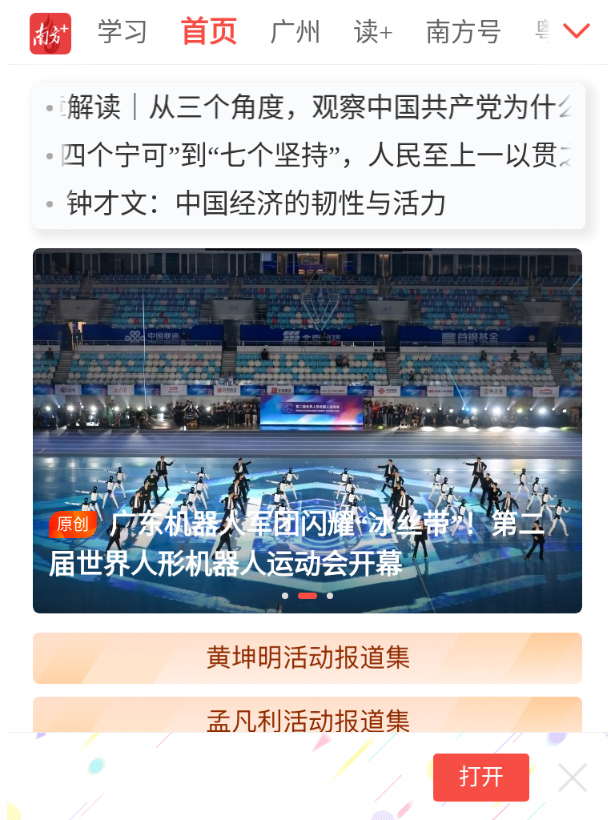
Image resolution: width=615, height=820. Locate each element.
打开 (481, 777)
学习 (122, 32)
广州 (295, 32)
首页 (209, 32)
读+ (373, 32)
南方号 (463, 32)
